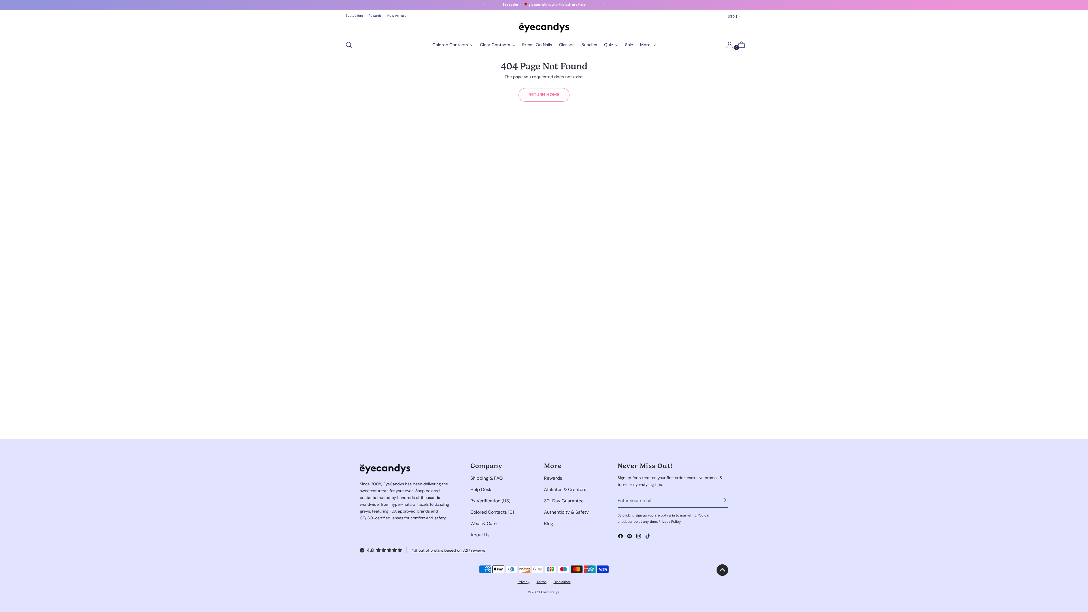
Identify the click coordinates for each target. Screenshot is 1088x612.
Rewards (553, 478)
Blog (548, 523)
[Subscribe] (725, 501)
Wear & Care (483, 523)
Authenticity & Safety (566, 512)
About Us (480, 535)
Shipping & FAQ (486, 478)
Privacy (524, 582)
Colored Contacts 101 (492, 512)
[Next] (604, 5)
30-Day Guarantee (564, 501)
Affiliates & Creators (565, 489)
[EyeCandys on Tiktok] (648, 537)
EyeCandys (550, 592)
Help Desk (480, 489)
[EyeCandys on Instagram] (639, 537)
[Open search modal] (348, 44)
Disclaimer (562, 582)
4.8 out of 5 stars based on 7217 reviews (448, 550)
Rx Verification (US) (490, 501)
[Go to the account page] (727, 44)
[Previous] (484, 5)
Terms (542, 582)
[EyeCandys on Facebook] (621, 537)
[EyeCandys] (544, 27)
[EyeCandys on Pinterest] (630, 537)
